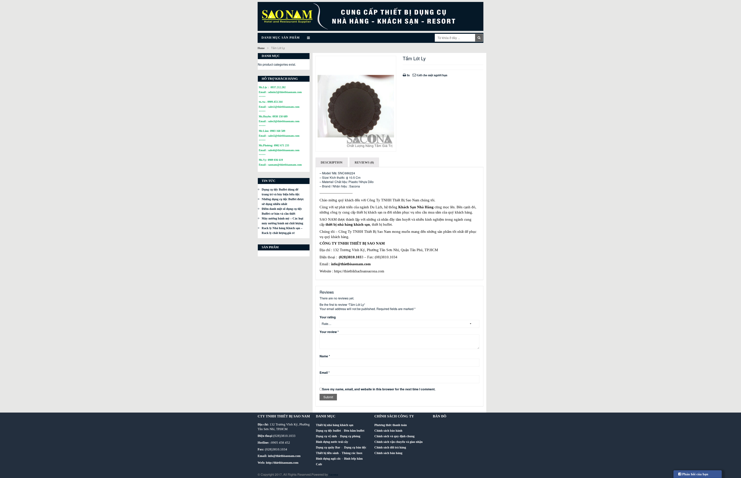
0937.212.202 (278, 87)
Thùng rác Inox (352, 453)
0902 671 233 (281, 145)
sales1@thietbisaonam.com (283, 106)
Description (332, 162)
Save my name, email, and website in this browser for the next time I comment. (378, 389)
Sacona (333, 474)
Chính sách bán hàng (388, 453)
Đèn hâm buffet (354, 430)
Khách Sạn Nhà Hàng (416, 207)
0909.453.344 (275, 101)
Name (325, 356)
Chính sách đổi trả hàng (390, 447)
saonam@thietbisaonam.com (285, 164)
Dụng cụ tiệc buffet (328, 430)
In (408, 75)
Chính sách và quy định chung (394, 436)
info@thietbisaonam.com (351, 264)
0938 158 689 (280, 116)
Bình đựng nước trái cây (332, 441)
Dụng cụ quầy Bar (328, 447)
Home (261, 48)
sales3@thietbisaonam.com (283, 121)
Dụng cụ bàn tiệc (355, 447)
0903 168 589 (277, 130)
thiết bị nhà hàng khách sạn (348, 224)
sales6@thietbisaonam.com (283, 150)
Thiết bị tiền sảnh (327, 453)
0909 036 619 (275, 159)
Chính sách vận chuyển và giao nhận (398, 441)
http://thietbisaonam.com (282, 462)
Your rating (328, 317)
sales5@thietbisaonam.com (283, 135)
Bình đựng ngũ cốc (328, 458)
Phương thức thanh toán (390, 425)
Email (325, 372)
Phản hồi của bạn (694, 474)
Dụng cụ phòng (350, 436)
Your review (329, 332)
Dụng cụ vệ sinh (326, 436)
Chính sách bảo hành (388, 430)
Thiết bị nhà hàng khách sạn (334, 425)
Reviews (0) (364, 162)
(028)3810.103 (350, 257)
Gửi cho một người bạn (431, 75)
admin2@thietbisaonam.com (285, 92)
